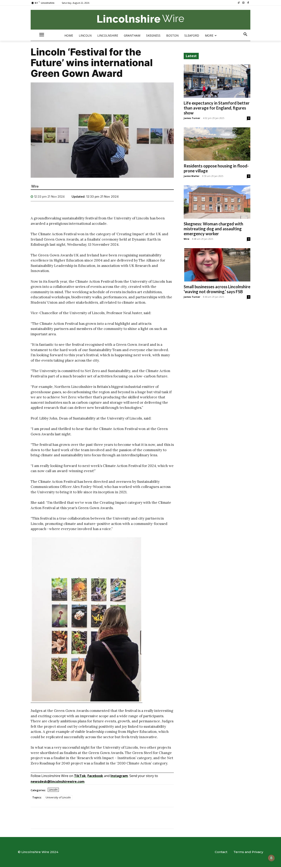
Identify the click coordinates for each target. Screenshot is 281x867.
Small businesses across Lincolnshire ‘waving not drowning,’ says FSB (217, 289)
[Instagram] (243, 3)
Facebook (95, 776)
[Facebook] (248, 3)
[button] (245, 34)
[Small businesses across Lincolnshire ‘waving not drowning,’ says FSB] (217, 264)
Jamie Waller (191, 176)
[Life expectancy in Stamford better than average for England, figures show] (217, 81)
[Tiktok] (238, 3)
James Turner (192, 118)
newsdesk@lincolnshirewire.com (58, 781)
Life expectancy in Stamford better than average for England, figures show (217, 107)
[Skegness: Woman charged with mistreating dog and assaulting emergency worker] (217, 202)
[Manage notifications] (271, 858)
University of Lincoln (58, 797)
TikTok (80, 776)
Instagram (119, 776)
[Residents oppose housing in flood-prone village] (217, 144)
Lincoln (53, 789)
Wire (34, 186)
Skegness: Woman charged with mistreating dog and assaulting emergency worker (213, 228)
